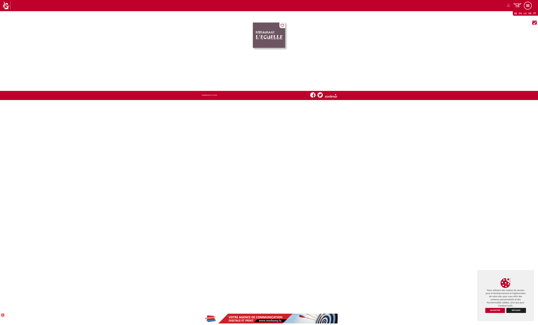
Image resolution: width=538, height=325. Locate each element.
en (520, 13)
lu (525, 13)
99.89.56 (271, 72)
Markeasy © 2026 (209, 95)
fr (515, 13)
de (530, 13)
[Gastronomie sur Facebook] (312, 97)
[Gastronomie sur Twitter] (320, 97)
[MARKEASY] (269, 322)
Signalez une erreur (269, 78)
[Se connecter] (508, 6)
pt (534, 13)
